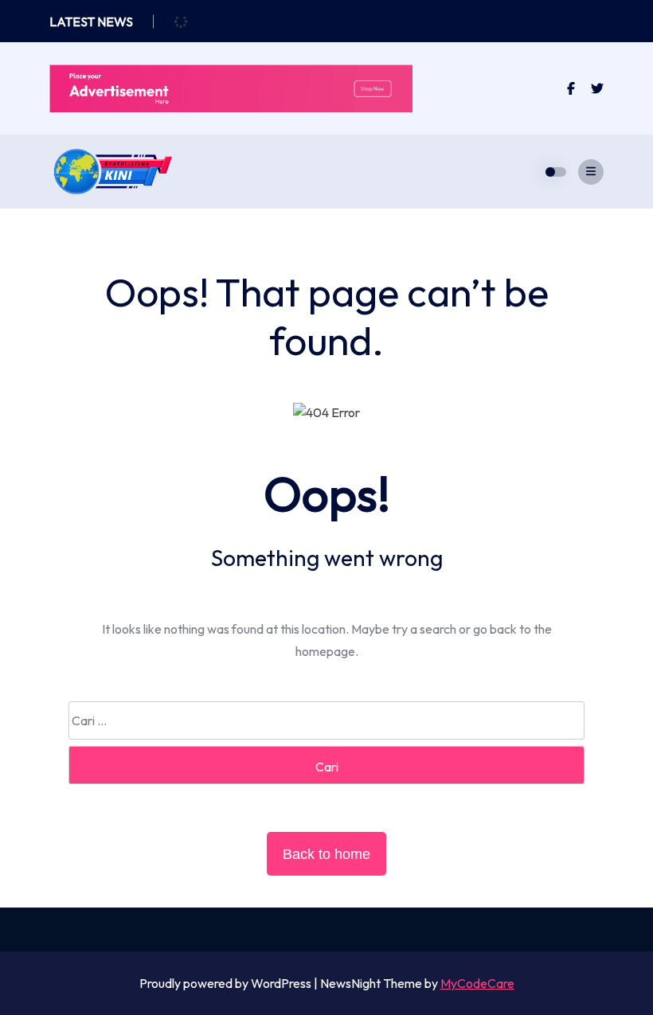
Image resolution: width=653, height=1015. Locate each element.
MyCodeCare (477, 983)
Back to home (326, 854)
